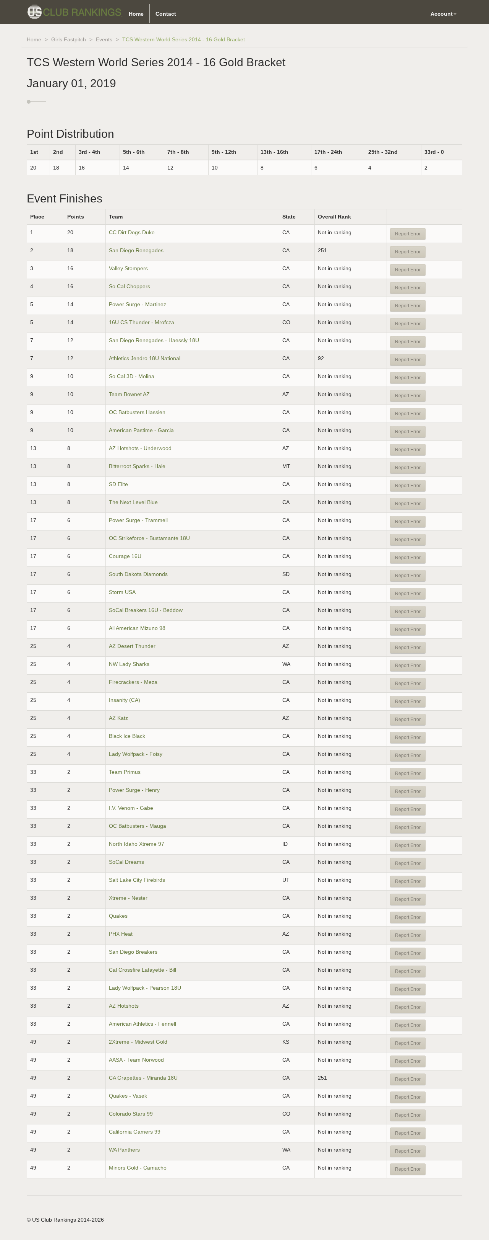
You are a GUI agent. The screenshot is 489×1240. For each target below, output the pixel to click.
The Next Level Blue (133, 502)
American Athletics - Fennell (142, 1024)
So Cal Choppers (129, 286)
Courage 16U (125, 556)
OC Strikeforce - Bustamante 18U (149, 538)
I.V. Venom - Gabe (131, 808)
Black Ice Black (127, 736)
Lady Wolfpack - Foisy (135, 754)
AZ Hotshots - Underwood (140, 448)
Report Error (408, 234)
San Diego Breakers (133, 952)
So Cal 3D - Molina (131, 376)
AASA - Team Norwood (136, 1060)
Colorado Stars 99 (131, 1114)
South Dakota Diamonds (138, 574)
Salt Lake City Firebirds (137, 880)
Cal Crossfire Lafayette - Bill (142, 970)
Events (104, 39)
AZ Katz (118, 718)
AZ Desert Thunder (132, 646)
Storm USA (122, 592)
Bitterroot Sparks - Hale (137, 466)
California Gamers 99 (134, 1132)
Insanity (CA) (124, 700)
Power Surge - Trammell (138, 520)
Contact (165, 14)
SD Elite (118, 484)
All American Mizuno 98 (137, 628)
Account (442, 14)
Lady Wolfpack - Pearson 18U (145, 988)
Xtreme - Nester (128, 898)
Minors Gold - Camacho (138, 1168)
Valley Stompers (128, 268)
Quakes (118, 916)
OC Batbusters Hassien (137, 412)
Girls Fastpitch (68, 39)
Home (136, 14)
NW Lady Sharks (129, 664)
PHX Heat (121, 934)
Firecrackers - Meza (133, 682)
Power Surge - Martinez (137, 304)
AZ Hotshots (124, 1006)
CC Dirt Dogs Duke (132, 232)
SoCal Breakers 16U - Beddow (146, 610)
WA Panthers (124, 1150)
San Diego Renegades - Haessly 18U (154, 340)
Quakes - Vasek (128, 1096)
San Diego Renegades (136, 250)
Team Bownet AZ (129, 394)
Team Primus (125, 772)
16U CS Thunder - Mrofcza (141, 322)
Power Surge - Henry (134, 790)
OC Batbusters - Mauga (137, 826)
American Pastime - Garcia (141, 430)
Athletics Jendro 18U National (144, 358)
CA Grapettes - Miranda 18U (143, 1078)
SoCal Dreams (126, 862)
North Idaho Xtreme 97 (136, 844)
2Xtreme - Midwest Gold (138, 1042)
